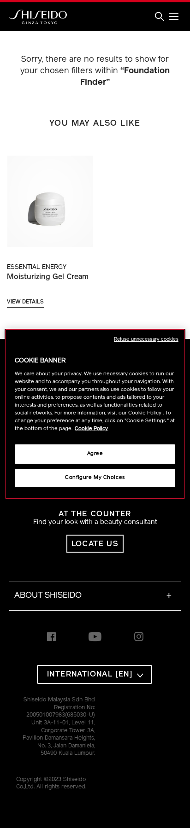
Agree (95, 453)
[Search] (159, 17)
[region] (95, 414)
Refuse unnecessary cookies (146, 339)
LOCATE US (95, 544)
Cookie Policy (91, 428)
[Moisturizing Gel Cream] (50, 196)
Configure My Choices (95, 477)
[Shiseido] (38, 17)
